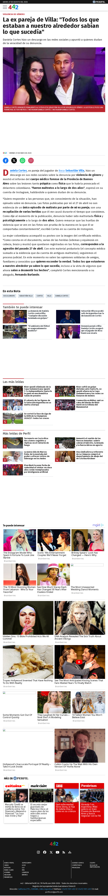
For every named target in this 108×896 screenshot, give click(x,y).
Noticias (7, 868)
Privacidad (76, 868)
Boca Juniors (9, 296)
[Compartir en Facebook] (5, 160)
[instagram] (38, 852)
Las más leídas (13, 382)
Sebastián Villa (74, 170)
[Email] (31, 160)
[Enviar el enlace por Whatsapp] (22, 160)
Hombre (7, 872)
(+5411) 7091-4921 (69, 889)
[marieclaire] (41, 786)
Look (24, 865)
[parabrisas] (92, 786)
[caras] (67, 786)
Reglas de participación (95, 866)
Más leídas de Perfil (17, 433)
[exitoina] (16, 786)
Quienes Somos (78, 863)
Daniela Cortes (61, 296)
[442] (54, 844)
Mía (23, 870)
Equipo (92, 863)
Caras (6, 865)
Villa (49, 296)
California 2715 (24, 889)
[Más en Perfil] (20, 778)
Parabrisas (8, 877)
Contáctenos (77, 865)
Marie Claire (9, 870)
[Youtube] (57, 852)
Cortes (40, 296)
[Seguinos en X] (51, 852)
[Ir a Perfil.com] (99, 2)
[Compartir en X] (14, 160)
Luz (23, 868)
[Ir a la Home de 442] (13, 8)
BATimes (25, 875)
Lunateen (25, 872)
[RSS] (64, 852)
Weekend (7, 875)
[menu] (5, 7)
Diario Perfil (9, 863)
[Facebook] (44, 852)
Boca (62, 170)
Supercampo (26, 863)
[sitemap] (69, 852)
